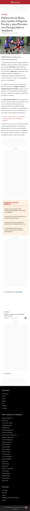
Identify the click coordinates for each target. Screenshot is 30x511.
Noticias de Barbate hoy (7, 439)
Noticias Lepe (5, 420)
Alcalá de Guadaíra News (7, 430)
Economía (4, 406)
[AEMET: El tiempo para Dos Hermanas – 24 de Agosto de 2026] (15, 303)
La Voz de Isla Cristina (7, 423)
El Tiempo (6, 312)
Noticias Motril (5, 471)
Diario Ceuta (5, 480)
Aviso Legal (4, 490)
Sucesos (4, 398)
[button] (27, 2)
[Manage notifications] (26, 507)
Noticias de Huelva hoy (7, 418)
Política (3, 396)
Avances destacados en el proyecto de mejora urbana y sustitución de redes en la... (15, 223)
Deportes (4, 14)
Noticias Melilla (5, 478)
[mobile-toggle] (3, 2)
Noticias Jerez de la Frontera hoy (9, 435)
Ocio (3, 403)
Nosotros (4, 500)
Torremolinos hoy (6, 454)
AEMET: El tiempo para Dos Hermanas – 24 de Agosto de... (14, 315)
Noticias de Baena (6, 447)
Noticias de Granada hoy (7, 468)
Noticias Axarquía (6, 451)
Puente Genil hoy (6, 444)
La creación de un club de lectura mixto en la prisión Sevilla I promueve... (15, 217)
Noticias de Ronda (6, 449)
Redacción (5, 33)
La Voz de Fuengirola (7, 456)
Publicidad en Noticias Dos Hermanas (10, 497)
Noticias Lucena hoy (6, 442)
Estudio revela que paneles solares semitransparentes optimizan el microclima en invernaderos (15, 210)
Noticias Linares (5, 463)
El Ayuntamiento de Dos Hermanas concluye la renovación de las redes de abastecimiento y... (14, 229)
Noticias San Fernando (7, 432)
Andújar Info (5, 466)
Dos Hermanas (5, 394)
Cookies (4, 495)
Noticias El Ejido (6, 475)
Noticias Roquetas (6, 473)
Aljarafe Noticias (6, 427)
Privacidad (4, 493)
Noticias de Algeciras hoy (8, 437)
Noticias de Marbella (6, 459)
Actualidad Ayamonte (7, 425)
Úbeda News (5, 461)
